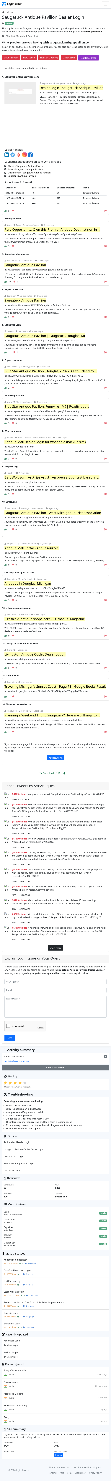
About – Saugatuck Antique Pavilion (25, 166)
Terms (69, 1472)
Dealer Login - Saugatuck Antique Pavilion (29, 172)
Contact (61, 1467)
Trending (52, 1472)
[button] (64, 773)
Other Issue (69, 57)
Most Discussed (15, 1253)
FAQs (61, 1472)
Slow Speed (29, 57)
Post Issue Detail (88, 57)
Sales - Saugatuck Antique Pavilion (25, 169)
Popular (97, 1467)
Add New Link (56, 757)
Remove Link (84, 1467)
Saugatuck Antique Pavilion (21, 175)
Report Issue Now (55, 1067)
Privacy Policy (95, 1472)
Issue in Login (11, 57)
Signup (58, 1455)
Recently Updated (17, 1334)
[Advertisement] (55, 125)
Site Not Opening (49, 57)
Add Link (71, 1467)
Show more (55, 947)
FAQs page (34, 1128)
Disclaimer (80, 1472)
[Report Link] (105, 210)
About (52, 1467)
